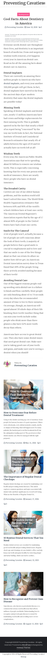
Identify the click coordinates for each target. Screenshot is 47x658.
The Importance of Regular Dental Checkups (22, 478)
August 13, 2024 (31, 624)
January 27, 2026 (32, 499)
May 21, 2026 (30, 443)
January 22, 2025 (32, 560)
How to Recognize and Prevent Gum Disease (23, 600)
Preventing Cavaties (14, 27)
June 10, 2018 (31, 27)
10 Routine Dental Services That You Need (23, 539)
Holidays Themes (23, 647)
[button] (44, 3)
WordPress (26, 645)
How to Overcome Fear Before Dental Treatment (20, 414)
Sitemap (23, 657)
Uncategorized (23, 14)
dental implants (11, 83)
